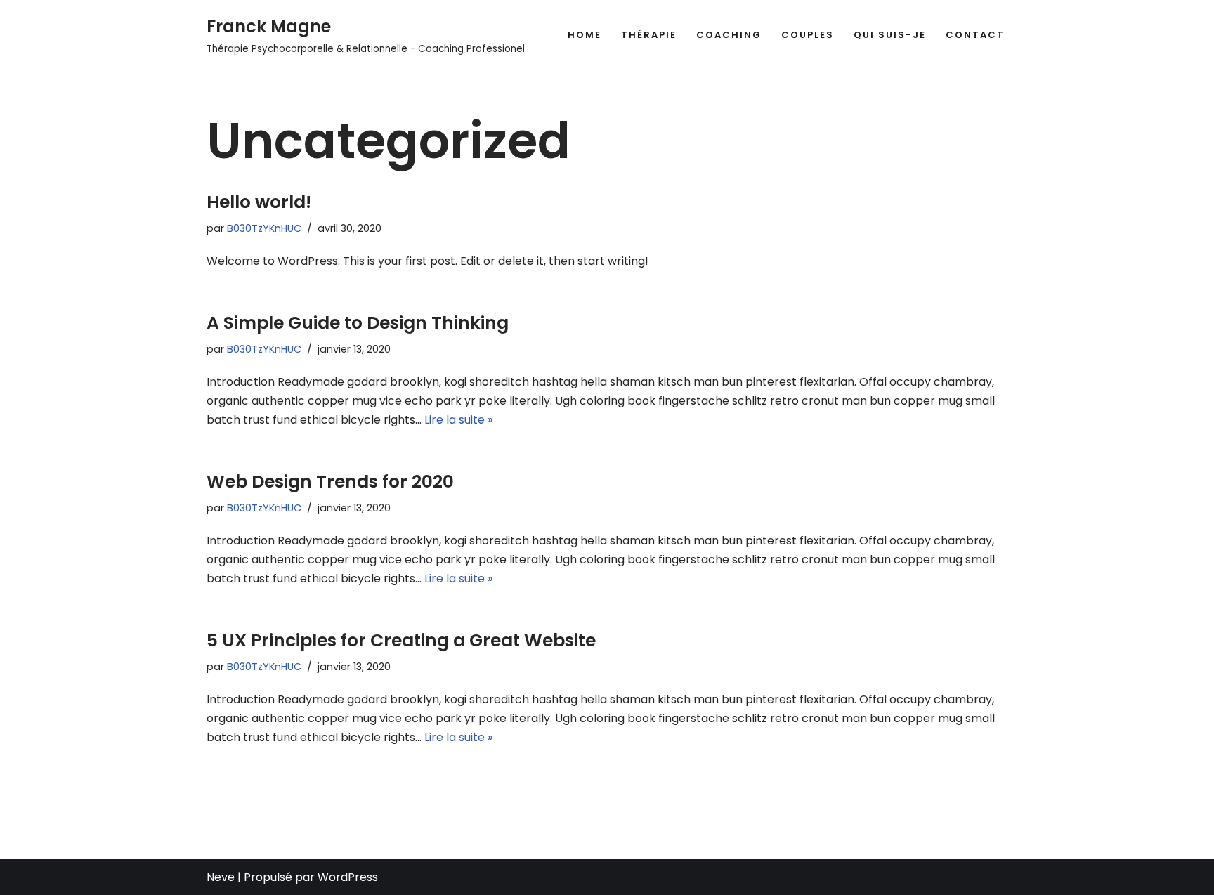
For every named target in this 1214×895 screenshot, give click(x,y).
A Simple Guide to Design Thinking (358, 323)
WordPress (348, 877)
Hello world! (259, 202)
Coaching (729, 34)
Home (584, 34)
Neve (221, 877)
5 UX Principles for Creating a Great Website (401, 640)
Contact (975, 34)
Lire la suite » (458, 420)
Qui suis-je (890, 34)
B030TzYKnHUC (264, 228)
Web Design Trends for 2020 (330, 481)
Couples (807, 34)
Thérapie (649, 34)
